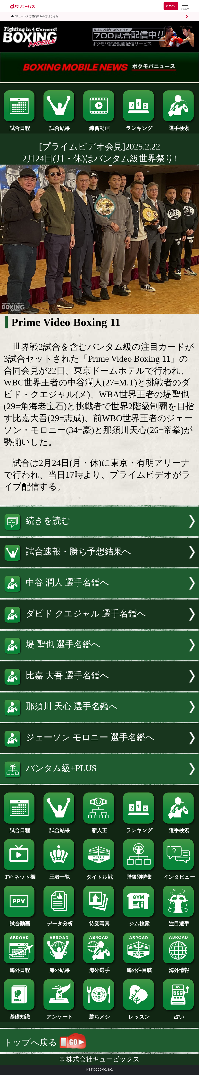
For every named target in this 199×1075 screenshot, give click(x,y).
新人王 (99, 830)
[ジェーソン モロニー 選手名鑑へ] (99, 750)
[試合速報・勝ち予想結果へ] (99, 564)
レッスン (139, 1017)
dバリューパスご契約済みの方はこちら (34, 16)
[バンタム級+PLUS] (99, 781)
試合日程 (20, 128)
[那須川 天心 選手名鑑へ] (99, 719)
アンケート (60, 1017)
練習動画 (99, 128)
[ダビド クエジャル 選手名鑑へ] (99, 626)
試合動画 (20, 923)
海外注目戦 (139, 970)
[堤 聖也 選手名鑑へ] (99, 657)
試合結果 (60, 128)
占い (179, 1017)
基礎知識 (20, 1017)
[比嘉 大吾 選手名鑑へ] (99, 688)
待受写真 (99, 923)
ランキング (139, 128)
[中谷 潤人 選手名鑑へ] (99, 595)
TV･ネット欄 (20, 877)
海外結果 (60, 970)
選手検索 (179, 128)
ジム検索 (139, 923)
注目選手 (179, 923)
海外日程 (20, 970)
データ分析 (60, 923)
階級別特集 (139, 877)
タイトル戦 (99, 877)
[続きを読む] (99, 533)
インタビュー (179, 877)
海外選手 (99, 970)
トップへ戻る (31, 1042)
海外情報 (179, 970)
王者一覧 (60, 877)
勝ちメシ (99, 1017)
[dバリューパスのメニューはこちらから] (185, 7)
